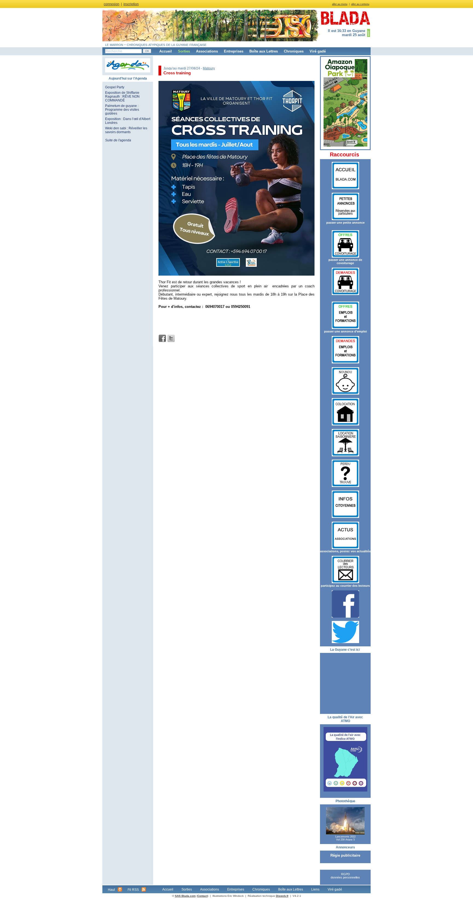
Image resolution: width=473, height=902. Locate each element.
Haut (111, 889)
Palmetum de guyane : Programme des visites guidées (122, 109)
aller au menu (339, 4)
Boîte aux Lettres (263, 51)
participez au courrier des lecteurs (345, 585)
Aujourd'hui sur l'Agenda (128, 78)
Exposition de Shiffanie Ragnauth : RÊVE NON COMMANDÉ (122, 96)
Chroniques (294, 51)
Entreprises (233, 51)
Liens (315, 889)
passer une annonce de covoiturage (345, 261)
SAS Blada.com (185, 895)
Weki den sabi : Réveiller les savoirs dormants (126, 130)
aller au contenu (360, 4)
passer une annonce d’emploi (345, 331)
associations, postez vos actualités (345, 551)
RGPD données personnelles (345, 875)
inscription (131, 4)
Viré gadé (318, 51)
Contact (202, 895)
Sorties (184, 51)
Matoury (209, 68)
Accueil (165, 51)
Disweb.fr (282, 895)
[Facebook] (162, 338)
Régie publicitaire (345, 855)
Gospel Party (114, 87)
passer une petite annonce (345, 222)
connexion (111, 4)
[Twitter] (171, 338)
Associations (207, 51)
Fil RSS (133, 889)
